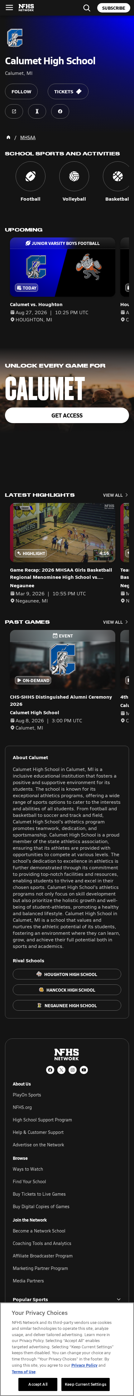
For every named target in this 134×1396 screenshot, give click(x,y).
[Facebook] (50, 1070)
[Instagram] (73, 1070)
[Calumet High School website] (14, 111)
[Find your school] (86, 7)
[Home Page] (8, 137)
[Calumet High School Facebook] (60, 111)
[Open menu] (9, 7)
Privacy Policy (84, 1365)
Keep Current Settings (85, 1384)
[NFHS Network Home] (26, 8)
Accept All (37, 1384)
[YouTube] (84, 1070)
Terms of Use (24, 1371)
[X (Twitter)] (61, 1070)
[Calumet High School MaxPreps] (37, 111)
